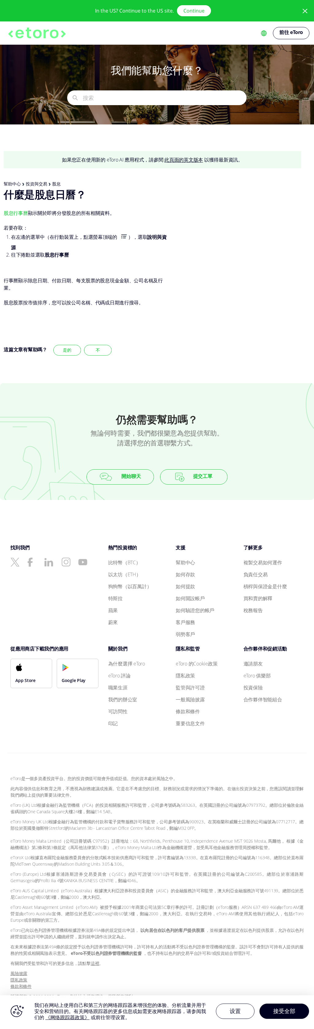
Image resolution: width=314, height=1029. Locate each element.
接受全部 (284, 1011)
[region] (157, 1012)
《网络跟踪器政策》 (67, 1017)
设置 (235, 1011)
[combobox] (164, 98)
